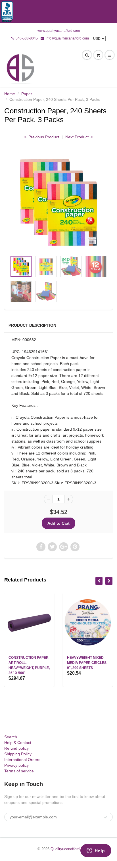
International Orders (22, 759)
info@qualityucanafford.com (67, 38)
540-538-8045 (27, 38)
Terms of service (19, 771)
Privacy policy (16, 765)
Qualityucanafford (65, 849)
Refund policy (16, 748)
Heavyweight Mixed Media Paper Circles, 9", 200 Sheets (87, 663)
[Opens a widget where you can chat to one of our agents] (95, 851)
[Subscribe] (106, 817)
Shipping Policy (18, 754)
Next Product (77, 137)
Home (9, 93)
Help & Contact (17, 742)
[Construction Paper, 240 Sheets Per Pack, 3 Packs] (58, 203)
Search (10, 737)
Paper (26, 93)
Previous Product (43, 137)
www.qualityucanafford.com (58, 31)
